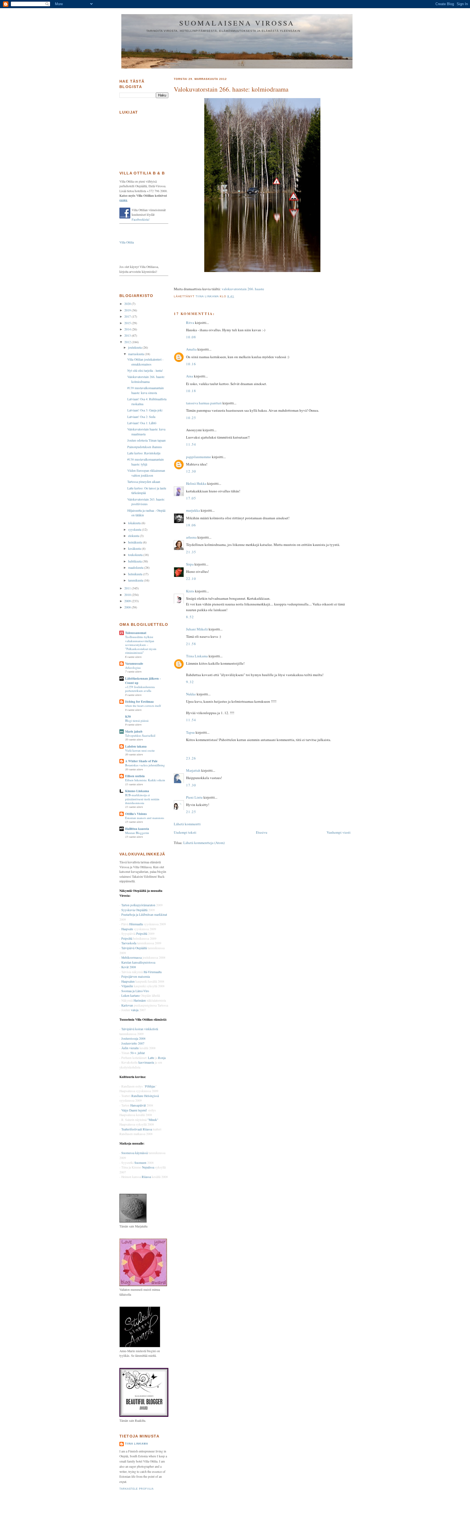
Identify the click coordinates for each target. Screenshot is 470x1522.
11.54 (191, 444)
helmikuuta (135, 574)
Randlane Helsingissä (145, 1096)
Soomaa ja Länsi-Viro (135, 991)
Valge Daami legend (134, 1110)
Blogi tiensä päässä (137, 720)
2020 (128, 304)
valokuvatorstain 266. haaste (243, 288)
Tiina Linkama (197, 656)
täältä (123, 200)
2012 (128, 342)
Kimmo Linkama (137, 791)
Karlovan (127, 1005)
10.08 (191, 337)
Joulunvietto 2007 (132, 1043)
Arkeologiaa (133, 667)
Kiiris (190, 591)
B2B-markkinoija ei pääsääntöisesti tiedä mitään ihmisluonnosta (142, 799)
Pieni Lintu (194, 797)
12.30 (191, 471)
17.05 (191, 498)
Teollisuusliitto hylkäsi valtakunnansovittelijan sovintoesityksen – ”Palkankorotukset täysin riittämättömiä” (140, 645)
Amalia (191, 349)
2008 (128, 607)
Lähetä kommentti (187, 823)
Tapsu (190, 732)
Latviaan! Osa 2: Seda (141, 417)
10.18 (191, 390)
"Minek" (152, 1120)
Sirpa (190, 564)
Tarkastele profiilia (136, 1488)
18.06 (191, 525)
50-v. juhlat (137, 1053)
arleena (191, 537)
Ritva (190, 322)
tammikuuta (136, 580)
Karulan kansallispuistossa (138, 962)
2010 (128, 595)
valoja (134, 1010)
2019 (128, 310)
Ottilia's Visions (136, 813)
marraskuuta (136, 354)
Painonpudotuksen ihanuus (144, 447)
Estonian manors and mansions (144, 818)
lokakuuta (134, 523)
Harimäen (140, 1000)
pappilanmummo (198, 456)
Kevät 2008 (128, 967)
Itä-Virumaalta (153, 972)
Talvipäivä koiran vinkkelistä (139, 1029)
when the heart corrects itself (143, 706)
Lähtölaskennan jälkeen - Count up (143, 680)
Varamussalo (134, 663)
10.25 (191, 417)
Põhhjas (150, 1086)
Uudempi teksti (185, 832)
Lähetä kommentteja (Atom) (204, 842)
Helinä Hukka (196, 483)
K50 (128, 716)
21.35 (191, 551)
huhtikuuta (135, 561)
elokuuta (134, 536)
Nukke (191, 694)
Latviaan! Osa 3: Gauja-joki (144, 410)
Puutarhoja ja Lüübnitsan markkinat (144, 914)
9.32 (190, 681)
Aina (189, 376)
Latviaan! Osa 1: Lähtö (141, 423)
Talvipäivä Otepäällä (134, 948)
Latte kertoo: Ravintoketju (143, 453)
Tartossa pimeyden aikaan (143, 482)
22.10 (191, 578)
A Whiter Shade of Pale (141, 761)
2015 (128, 323)
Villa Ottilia (126, 242)
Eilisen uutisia (135, 776)
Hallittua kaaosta (137, 828)
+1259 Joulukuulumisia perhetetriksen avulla (140, 689)
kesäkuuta (135, 548)
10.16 (191, 363)
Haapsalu (127, 929)
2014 (128, 329)
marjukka (193, 510)
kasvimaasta (146, 1062)
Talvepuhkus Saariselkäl (140, 735)
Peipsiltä (141, 934)
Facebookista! (141, 219)
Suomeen (140, 1163)
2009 (128, 601)
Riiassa (146, 1177)
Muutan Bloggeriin (137, 833)
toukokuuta (135, 555)
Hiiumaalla (136, 924)
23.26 (191, 758)
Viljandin (127, 986)
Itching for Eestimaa (139, 701)
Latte (151, 1058)
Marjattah (193, 770)
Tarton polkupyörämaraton (138, 905)
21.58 (191, 643)
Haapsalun (128, 981)
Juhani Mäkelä (197, 629)
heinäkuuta (135, 542)
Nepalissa (148, 1167)
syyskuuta (135, 529)
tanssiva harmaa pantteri (204, 403)
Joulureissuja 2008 (133, 1038)
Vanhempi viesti (339, 832)
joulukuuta (135, 347)
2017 (128, 316)
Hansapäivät (138, 1105)
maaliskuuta (136, 567)
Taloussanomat (135, 632)
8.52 (190, 616)
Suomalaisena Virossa (237, 22)
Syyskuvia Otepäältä (134, 910)
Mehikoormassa (131, 957)
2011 (128, 588)
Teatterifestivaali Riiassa (136, 1129)
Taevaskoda (128, 943)
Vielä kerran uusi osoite (140, 750)
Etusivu (261, 832)
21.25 (191, 811)
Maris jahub (134, 731)
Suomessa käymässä (134, 1153)
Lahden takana (136, 746)
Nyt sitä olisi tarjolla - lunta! (145, 370)
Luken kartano (130, 995)
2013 (128, 335)
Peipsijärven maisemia (135, 976)
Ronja (162, 1058)
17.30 (191, 785)
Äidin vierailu (130, 1048)
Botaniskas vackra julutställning (145, 765)
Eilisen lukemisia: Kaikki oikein (145, 780)
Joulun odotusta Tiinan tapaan (146, 440)
